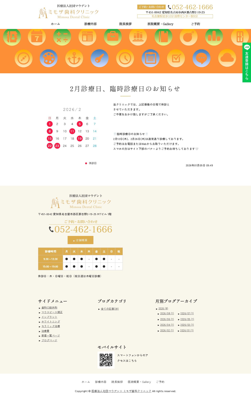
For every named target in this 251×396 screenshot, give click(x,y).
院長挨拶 (125, 23)
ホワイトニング (50, 321)
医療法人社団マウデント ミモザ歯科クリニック (121, 391)
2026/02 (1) (167, 330)
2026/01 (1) (187, 330)
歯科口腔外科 (49, 307)
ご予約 (195, 23)
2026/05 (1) (187, 319)
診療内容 (90, 23)
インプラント (49, 317)
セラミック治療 (50, 326)
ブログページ (49, 340)
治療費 (45, 331)
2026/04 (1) (167, 324)
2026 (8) (163, 308)
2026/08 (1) (167, 313)
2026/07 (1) (187, 313)
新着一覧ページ (50, 335)
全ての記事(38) (110, 308)
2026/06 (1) (167, 319)
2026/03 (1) (187, 324)
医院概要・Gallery (160, 23)
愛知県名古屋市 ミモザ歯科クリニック (68, 11)
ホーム (55, 23)
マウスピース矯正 (52, 312)
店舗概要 (82, 240)
